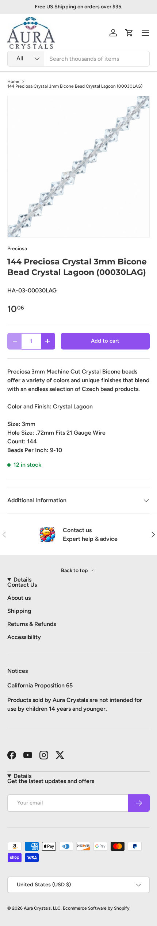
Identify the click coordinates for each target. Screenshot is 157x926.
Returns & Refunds (31, 623)
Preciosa (17, 249)
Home (13, 81)
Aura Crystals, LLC (42, 908)
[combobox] (78, 58)
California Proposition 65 (40, 685)
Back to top (75, 570)
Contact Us (22, 584)
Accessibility (24, 637)
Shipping (19, 610)
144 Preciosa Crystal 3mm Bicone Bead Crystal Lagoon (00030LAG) (74, 86)
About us (19, 597)
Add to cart (105, 341)
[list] (78, 166)
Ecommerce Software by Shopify (96, 908)
